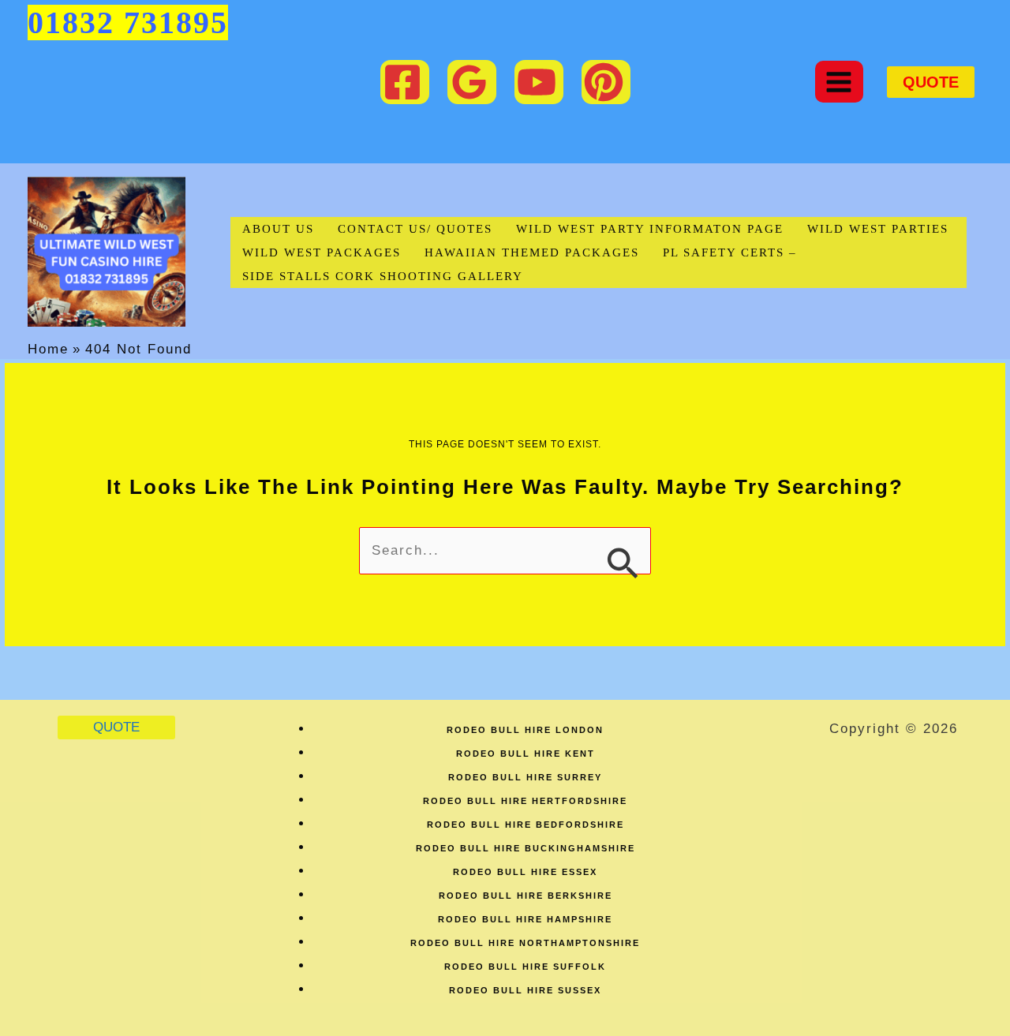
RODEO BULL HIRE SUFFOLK (525, 966)
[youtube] (538, 82)
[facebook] (404, 82)
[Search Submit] (622, 561)
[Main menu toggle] (839, 82)
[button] (930, 82)
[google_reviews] (471, 82)
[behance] (606, 82)
